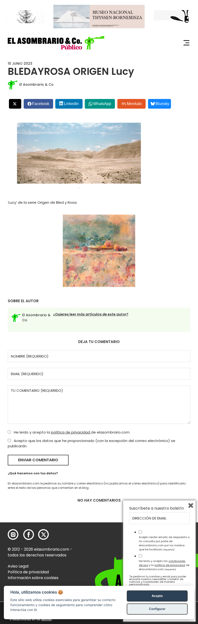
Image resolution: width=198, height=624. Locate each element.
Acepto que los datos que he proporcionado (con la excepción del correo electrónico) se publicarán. (91, 443)
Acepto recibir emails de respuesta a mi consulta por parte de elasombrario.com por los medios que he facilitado (164, 543)
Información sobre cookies (33, 578)
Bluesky (162, 104)
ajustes (46, 619)
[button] (56, 42)
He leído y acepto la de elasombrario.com (71, 432)
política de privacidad (71, 432)
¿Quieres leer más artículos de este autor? (90, 314)
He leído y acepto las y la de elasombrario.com (164, 565)
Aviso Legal (18, 566)
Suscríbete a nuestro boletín (156, 508)
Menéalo (134, 104)
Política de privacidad (28, 572)
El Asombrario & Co (36, 84)
